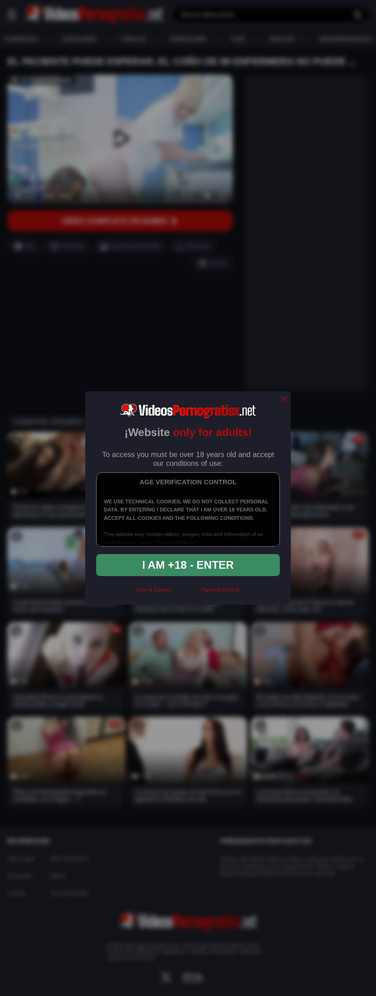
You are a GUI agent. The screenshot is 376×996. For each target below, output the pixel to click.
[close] (284, 399)
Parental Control (220, 590)
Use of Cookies (154, 590)
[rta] (187, 593)
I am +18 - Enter (188, 565)
